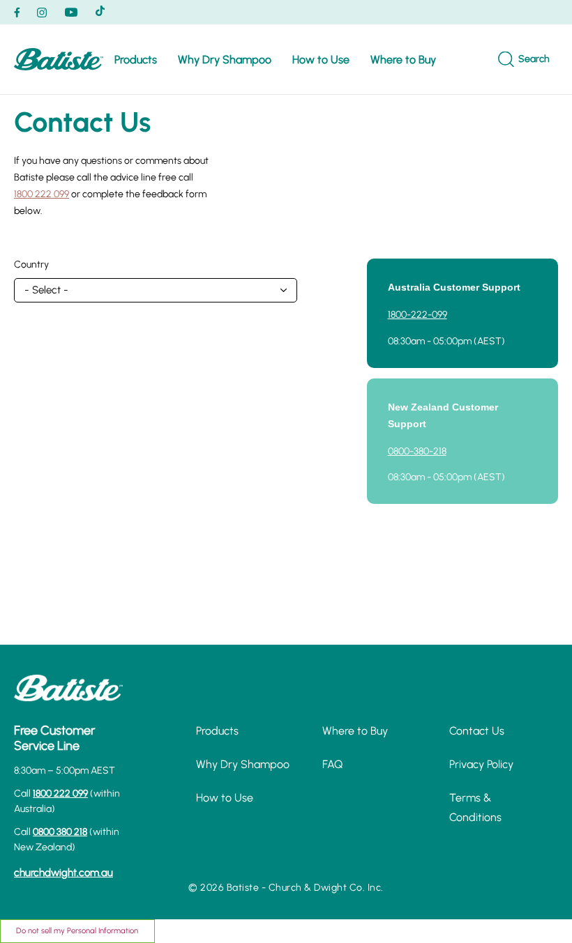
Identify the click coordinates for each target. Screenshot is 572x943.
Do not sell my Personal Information (77, 930)
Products (135, 59)
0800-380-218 (417, 451)
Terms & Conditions (475, 807)
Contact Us (476, 730)
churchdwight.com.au (63, 872)
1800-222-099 (417, 315)
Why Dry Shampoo (224, 59)
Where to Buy (403, 59)
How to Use (320, 59)
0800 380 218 (60, 832)
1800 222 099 (41, 194)
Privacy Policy (481, 764)
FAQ (332, 764)
